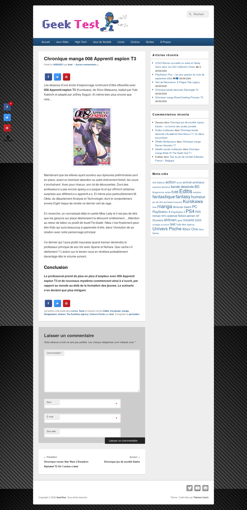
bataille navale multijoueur (168, 149)
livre (154, 207)
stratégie (156, 224)
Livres (121, 42)
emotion (197, 192)
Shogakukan (50, 314)
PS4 (190, 211)
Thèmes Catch (200, 497)
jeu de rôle (157, 201)
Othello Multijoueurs (165, 141)
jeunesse (168, 202)
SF (197, 216)
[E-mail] (205, 488)
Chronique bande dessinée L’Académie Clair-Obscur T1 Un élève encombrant (179, 133)
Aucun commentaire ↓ (87, 64)
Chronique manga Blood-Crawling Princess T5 (179, 97)
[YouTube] (197, 488)
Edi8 (174, 191)
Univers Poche (97, 314)
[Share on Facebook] (48, 79)
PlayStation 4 (161, 211)
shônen (61, 314)
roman (156, 215)
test (172, 224)
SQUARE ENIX (192, 220)
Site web (51, 431)
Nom (49, 402)
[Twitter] (189, 488)
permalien (134, 314)
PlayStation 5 (178, 212)
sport (179, 220)
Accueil (46, 42)
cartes (168, 192)
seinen (191, 216)
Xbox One (190, 228)
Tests (81, 310)
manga (125, 310)
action (170, 181)
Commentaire (54, 352)
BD (197, 186)
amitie (179, 182)
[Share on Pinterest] (66, 79)
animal (187, 182)
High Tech (81, 42)
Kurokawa (115, 310)
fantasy (183, 196)
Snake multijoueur (164, 130)
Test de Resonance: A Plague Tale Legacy (177, 82)
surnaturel (165, 224)
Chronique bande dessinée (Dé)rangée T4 (176, 89)
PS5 (198, 211)
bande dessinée (182, 186)
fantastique (163, 196)
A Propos (165, 42)
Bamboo (166, 186)
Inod (70, 64)
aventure (156, 187)
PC (194, 206)
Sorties (150, 42)
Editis (106, 310)
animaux (198, 182)
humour (198, 196)
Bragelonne (158, 192)
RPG (164, 216)
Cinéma (135, 42)
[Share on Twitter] (57, 79)
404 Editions (158, 182)
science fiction (176, 215)
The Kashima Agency (78, 314)
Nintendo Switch (182, 207)
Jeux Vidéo (62, 42)
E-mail (50, 416)
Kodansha (177, 202)
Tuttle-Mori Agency (185, 224)
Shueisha (157, 220)
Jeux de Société (102, 42)
